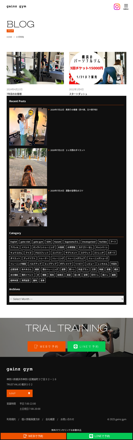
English (13, 241)
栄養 (109, 269)
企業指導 (14, 269)
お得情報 (71, 247)
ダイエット (15, 258)
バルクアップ (35, 263)
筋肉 (52, 274)
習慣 (86, 274)
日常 (94, 269)
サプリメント (71, 252)
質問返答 (26, 280)
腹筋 (114, 274)
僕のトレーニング (50, 269)
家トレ (72, 269)
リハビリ (79, 263)
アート (113, 241)
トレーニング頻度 (18, 263)
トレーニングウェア (76, 258)
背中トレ (95, 274)
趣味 (35, 280)
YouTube (103, 241)
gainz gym (38, 241)
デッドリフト (29, 258)
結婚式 (60, 274)
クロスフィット (42, 252)
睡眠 (44, 274)
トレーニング (58, 258)
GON (49, 241)
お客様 (61, 247)
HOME (9, 36)
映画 (101, 269)
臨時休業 (14, 280)
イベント (26, 247)
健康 (37, 269)
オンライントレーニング (43, 247)
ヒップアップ (50, 263)
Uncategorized (89, 241)
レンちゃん (103, 263)
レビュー (90, 263)
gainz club (25, 241)
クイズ (28, 252)
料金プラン (83, 269)
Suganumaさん (71, 241)
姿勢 (64, 269)
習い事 (77, 274)
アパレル (14, 247)
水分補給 (14, 274)
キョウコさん (16, 252)
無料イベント (27, 274)
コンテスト (57, 252)
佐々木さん (26, 269)
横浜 (116, 269)
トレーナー (44, 258)
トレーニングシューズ (98, 258)
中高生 (114, 263)
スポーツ (111, 252)
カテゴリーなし (85, 247)
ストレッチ (99, 252)
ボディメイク (66, 263)
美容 (69, 274)
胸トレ (105, 274)
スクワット (86, 252)
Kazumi (57, 241)
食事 (42, 280)
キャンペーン (102, 247)
